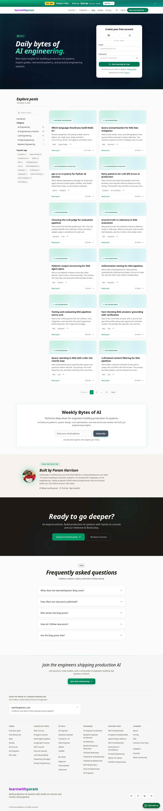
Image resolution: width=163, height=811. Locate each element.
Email (101, 45)
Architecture (35, 170)
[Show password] (137, 57)
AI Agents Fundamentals (118, 735)
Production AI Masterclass (93, 757)
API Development (32, 166)
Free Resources (15, 735)
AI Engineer (63, 731)
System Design (35, 154)
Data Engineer (64, 743)
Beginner (62, 761)
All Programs (14, 751)
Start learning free (136, 10)
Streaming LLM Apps (42, 759)
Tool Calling (22, 182)
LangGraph (22, 174)
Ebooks (100, 10)
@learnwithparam (50, 488)
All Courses (13, 747)
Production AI (23, 158)
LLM (20, 166)
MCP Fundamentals (116, 743)
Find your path (15, 731)
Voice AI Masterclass (91, 769)
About (135, 731)
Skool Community (140, 757)
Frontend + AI (64, 739)
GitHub (65, 488)
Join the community (80, 681)
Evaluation (22, 170)
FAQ (134, 739)
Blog (93, 10)
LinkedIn (76, 488)
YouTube (136, 753)
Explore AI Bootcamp (67, 536)
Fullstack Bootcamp (91, 753)
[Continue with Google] (130, 35)
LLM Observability (41, 755)
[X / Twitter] (131, 795)
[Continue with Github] (109, 35)
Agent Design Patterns (117, 739)
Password (102, 54)
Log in (123, 10)
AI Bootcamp (88, 742)
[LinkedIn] (144, 795)
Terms (123, 69)
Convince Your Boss (141, 743)
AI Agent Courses (41, 735)
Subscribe (100, 433)
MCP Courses (39, 747)
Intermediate (64, 765)
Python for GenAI (115, 758)
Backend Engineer (66, 735)
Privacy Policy (132, 69)
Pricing (108, 10)
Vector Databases (25, 178)
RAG (20, 162)
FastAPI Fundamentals (117, 762)
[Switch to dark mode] (116, 10)
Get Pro (107, 3)
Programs (83, 10)
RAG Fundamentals (116, 731)
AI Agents (22, 154)
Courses (71, 10)
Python (35, 158)
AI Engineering (32, 162)
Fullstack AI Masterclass (93, 761)
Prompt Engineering (42, 763)
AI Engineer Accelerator (92, 731)
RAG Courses (39, 731)
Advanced (62, 769)
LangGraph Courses (42, 743)
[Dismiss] (155, 3)
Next (113, 392)
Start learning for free (121, 64)
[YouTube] (151, 795)
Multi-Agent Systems (42, 739)
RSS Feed (12, 755)
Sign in (127, 72)
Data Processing (37, 174)
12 (106, 392)
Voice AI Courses (40, 751)
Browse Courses (99, 536)
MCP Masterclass (90, 765)
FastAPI (61, 751)
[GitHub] (138, 795)
